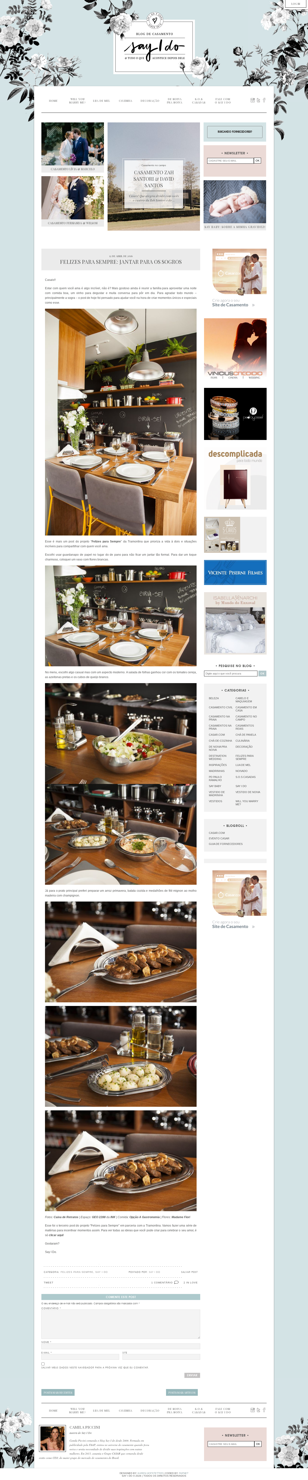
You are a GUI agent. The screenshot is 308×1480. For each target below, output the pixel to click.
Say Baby (215, 786)
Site (124, 1353)
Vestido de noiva (248, 792)
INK (113, 1217)
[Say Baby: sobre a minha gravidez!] (235, 201)
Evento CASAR (219, 838)
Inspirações (218, 765)
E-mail (46, 1353)
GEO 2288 (99, 1217)
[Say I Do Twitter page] (258, 100)
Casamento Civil (221, 707)
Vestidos (215, 801)
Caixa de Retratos (66, 1217)
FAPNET (183, 1473)
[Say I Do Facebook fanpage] (264, 100)
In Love (192, 1282)
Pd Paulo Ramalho (215, 779)
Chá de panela (246, 734)
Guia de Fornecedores (226, 843)
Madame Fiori (181, 1217)
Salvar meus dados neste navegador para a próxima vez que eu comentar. (95, 1367)
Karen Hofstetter (150, 1473)
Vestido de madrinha (217, 794)
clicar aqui (56, 1235)
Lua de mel (243, 765)
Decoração (244, 746)
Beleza (214, 698)
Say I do (101, 1272)
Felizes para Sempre (77, 1272)
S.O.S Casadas (246, 777)
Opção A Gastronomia (144, 1217)
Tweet (48, 1282)
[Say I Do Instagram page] (252, 100)
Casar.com (217, 734)
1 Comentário (162, 1282)
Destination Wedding (217, 757)
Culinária (243, 740)
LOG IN (295, 4)
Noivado (242, 771)
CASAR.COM (217, 832)
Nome (46, 1342)
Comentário (51, 1308)
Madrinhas (217, 771)
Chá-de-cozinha (220, 740)
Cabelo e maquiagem (244, 700)
